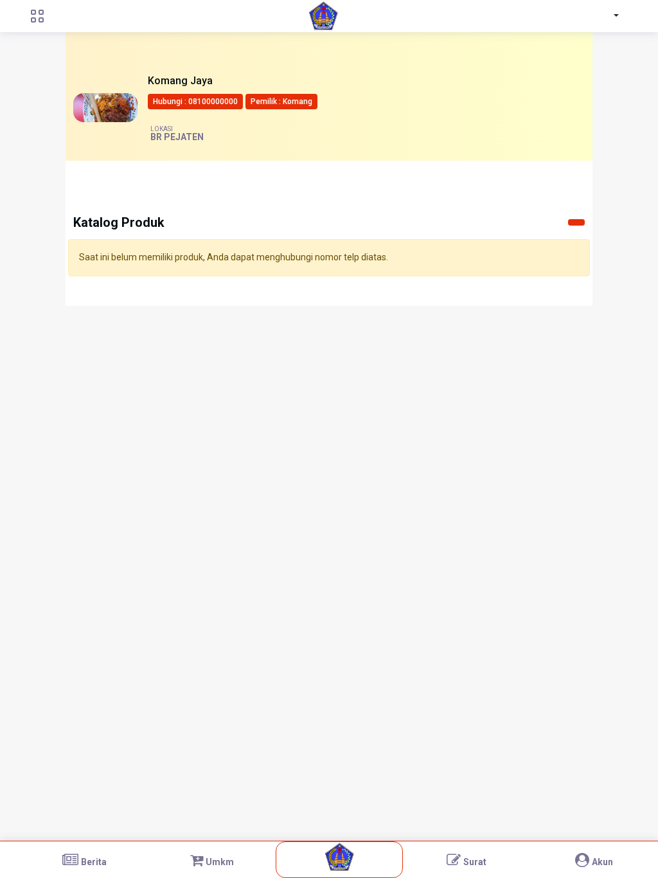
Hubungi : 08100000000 (195, 101)
